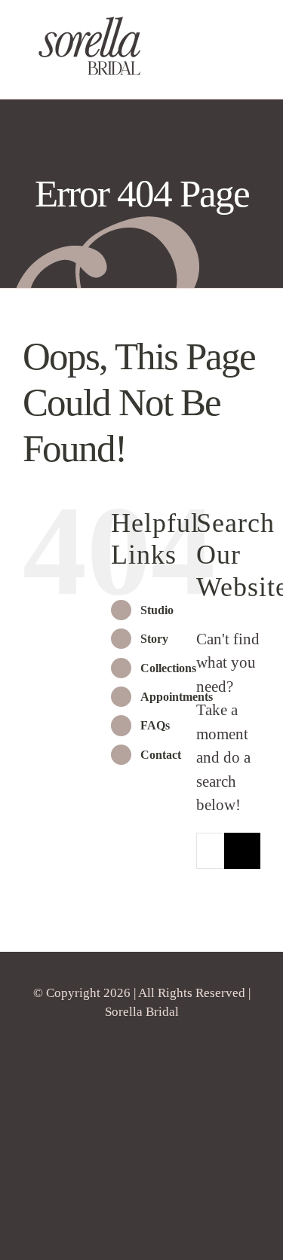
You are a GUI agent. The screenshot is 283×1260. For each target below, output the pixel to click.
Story (154, 638)
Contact (160, 754)
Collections (168, 668)
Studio (157, 610)
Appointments (176, 696)
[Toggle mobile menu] (254, 76)
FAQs (155, 725)
